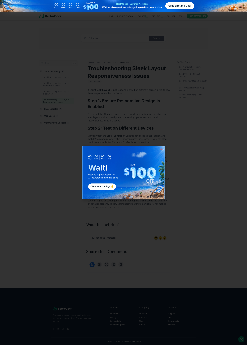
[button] (161, 149)
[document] (123, 172)
